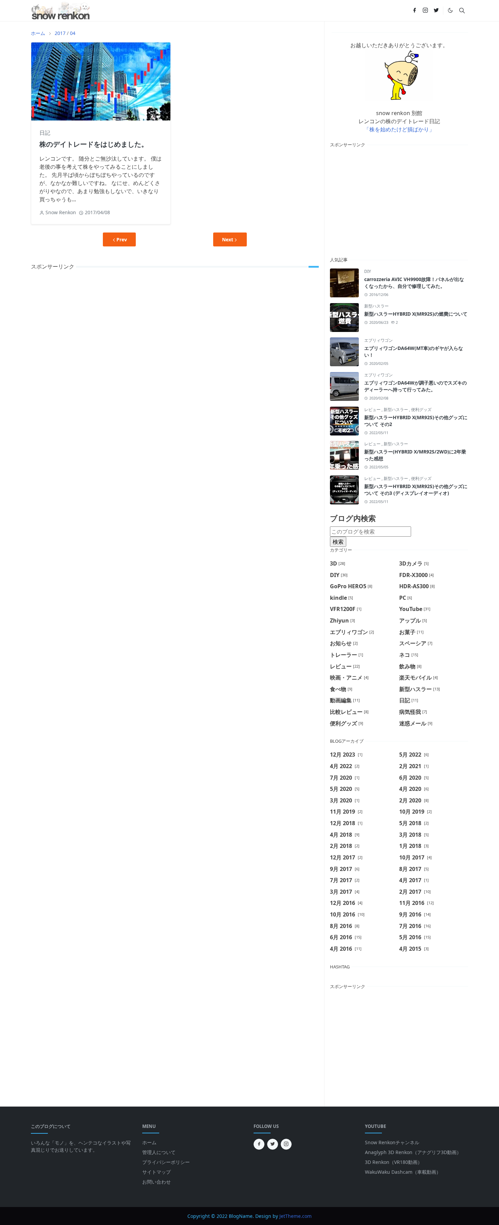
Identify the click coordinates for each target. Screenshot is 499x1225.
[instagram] (425, 10)
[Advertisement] (399, 200)
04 (72, 33)
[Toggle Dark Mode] (450, 10)
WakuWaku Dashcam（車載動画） (403, 1172)
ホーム (149, 1142)
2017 (60, 33)
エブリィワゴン (378, 340)
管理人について (158, 1152)
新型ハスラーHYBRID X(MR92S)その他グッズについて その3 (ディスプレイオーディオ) (415, 489)
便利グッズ (421, 409)
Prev (121, 239)
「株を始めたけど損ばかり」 (399, 129)
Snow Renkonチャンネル (392, 1142)
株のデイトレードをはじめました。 (93, 144)
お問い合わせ (156, 1181)
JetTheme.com (295, 1216)
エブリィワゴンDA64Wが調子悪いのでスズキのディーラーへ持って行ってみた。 (415, 386)
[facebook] (414, 10)
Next (227, 239)
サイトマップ (156, 1172)
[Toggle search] (462, 10)
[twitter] (436, 10)
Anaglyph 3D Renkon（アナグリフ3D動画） (413, 1152)
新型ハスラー (376, 306)
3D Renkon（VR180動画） (393, 1162)
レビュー (373, 409)
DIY (367, 271)
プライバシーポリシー (166, 1162)
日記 (44, 132)
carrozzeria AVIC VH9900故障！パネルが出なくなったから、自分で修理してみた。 (414, 282)
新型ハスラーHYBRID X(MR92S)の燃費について (415, 314)
